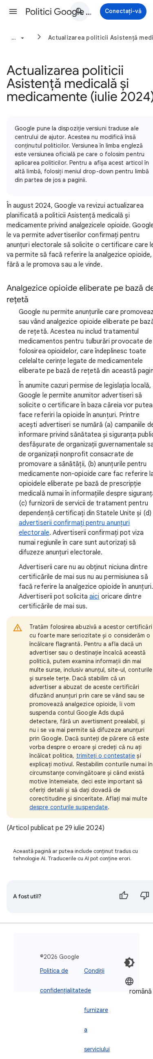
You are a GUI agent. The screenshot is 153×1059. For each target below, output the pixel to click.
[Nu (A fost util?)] (145, 896)
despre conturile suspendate (68, 807)
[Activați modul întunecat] (129, 962)
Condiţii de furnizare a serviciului (97, 1010)
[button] (13, 11)
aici (94, 596)
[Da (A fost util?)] (123, 896)
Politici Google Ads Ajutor (58, 11)
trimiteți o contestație (105, 755)
